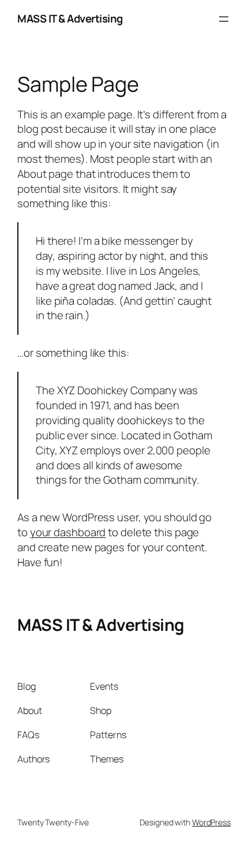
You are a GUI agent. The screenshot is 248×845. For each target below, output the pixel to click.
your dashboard (68, 532)
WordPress (211, 822)
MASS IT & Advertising (70, 18)
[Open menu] (224, 19)
